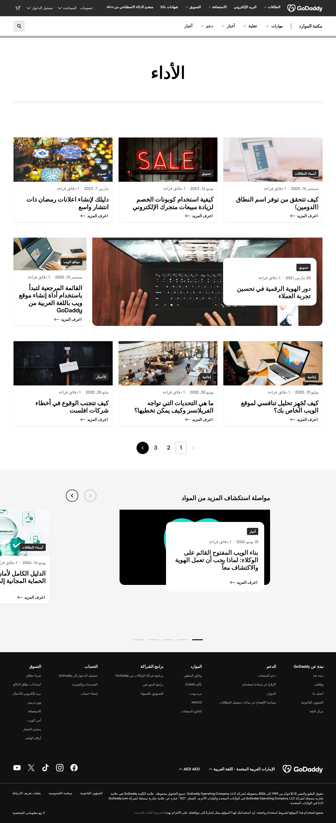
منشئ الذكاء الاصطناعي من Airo (130, 7)
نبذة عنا (318, 675)
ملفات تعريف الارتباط (27, 793)
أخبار (231, 26)
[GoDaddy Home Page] (303, 769)
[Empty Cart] (18, 8)
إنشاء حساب (89, 693)
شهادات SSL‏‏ (169, 7)
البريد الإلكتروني (245, 7)
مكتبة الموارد (310, 25)
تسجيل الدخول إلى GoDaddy (78, 675)
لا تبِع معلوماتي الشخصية (29, 813)
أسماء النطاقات (305, 173)
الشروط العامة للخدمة (150, 812)
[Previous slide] (90, 495)
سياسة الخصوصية (60, 793)
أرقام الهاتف (33, 738)
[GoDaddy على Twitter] (31, 770)
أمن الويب (34, 720)
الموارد (271, 693)
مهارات (277, 26)
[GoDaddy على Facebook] (74, 770)
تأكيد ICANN (193, 684)
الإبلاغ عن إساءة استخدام (259, 684)
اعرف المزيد (247, 582)
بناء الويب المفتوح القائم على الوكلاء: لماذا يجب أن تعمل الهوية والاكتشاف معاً (216, 560)
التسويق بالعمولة (151, 693)
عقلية (253, 26)
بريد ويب (196, 693)
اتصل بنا (318, 693)
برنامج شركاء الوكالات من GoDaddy (139, 675)
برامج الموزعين (153, 684)
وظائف (318, 684)
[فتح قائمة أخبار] (223, 26)
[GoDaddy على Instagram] (59, 770)
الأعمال (101, 377)
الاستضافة (34, 711)
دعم (209, 26)
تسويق (206, 173)
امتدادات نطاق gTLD (27, 684)
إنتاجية (311, 377)
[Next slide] (72, 495)
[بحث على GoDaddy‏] (19, 26)
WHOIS (196, 702)
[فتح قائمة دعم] (202, 26)
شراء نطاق (33, 675)
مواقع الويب (71, 262)
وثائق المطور (193, 675)
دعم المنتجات (267, 675)
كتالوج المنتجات (191, 711)
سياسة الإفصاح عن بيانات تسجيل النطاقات (248, 702)
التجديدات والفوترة (85, 684)
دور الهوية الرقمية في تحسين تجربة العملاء (274, 292)
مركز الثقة (316, 711)
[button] (197, 639)
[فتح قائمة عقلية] (244, 26)
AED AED (191, 769)
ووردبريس (34, 702)
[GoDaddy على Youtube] (17, 770)
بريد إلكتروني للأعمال (27, 693)
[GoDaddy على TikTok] (45, 770)
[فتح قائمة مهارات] (267, 26)
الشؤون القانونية (312, 702)
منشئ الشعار (32, 729)
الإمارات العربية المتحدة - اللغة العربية (244, 769)
